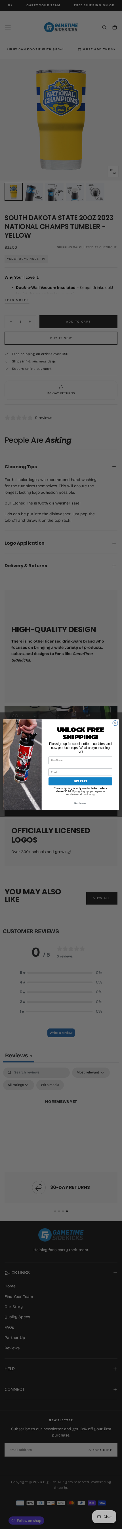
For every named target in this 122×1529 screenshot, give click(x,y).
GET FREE (80, 781)
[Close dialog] (115, 722)
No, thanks (80, 803)
